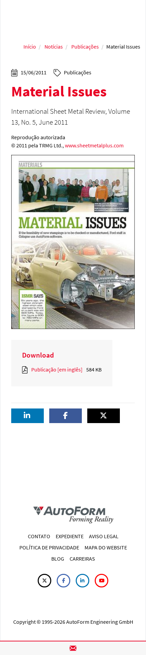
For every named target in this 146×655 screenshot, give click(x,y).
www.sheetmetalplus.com (94, 145)
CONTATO (39, 536)
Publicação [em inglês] (57, 369)
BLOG (57, 558)
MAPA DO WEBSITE (106, 547)
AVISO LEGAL (103, 536)
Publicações (85, 46)
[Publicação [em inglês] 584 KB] (26, 369)
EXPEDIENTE (70, 536)
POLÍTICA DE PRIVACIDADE (49, 547)
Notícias (53, 46)
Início (29, 46)
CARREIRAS (82, 558)
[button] (27, 415)
